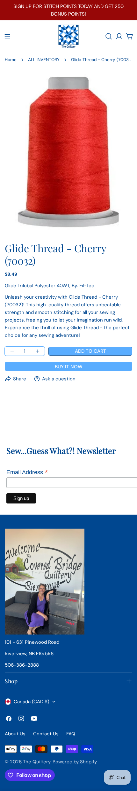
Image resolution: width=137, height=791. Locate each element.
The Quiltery (36, 762)
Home (11, 59)
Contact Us (46, 734)
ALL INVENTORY (44, 59)
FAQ (70, 734)
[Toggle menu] (7, 36)
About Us (15, 734)
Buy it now (69, 367)
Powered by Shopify (75, 762)
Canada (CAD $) (31, 701)
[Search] (108, 36)
